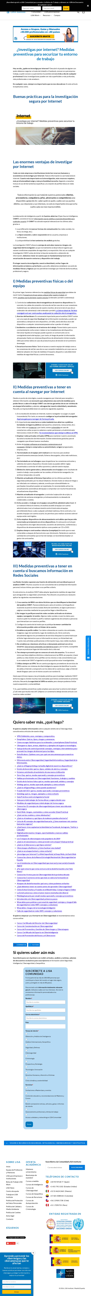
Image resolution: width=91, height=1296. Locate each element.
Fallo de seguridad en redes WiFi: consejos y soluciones (39, 911)
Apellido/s (30, 1006)
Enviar (29, 1124)
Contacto (9, 1219)
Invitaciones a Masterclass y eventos (38, 1090)
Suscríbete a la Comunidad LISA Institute (63, 1162)
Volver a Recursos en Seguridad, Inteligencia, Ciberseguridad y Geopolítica (47, 1143)
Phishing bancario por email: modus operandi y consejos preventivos (45, 896)
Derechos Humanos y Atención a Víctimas (40, 1075)
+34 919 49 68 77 (56, 1182)
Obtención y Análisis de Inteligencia (38, 1036)
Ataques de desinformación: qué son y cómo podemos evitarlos (43, 883)
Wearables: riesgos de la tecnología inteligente (36, 908)
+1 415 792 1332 (56, 1186)
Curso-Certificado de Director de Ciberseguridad (37, 923)
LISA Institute (69, 1288)
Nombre (29, 998)
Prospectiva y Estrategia (34, 1064)
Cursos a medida (32, 1181)
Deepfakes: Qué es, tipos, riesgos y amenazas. (36, 739)
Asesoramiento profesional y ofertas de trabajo (42, 1112)
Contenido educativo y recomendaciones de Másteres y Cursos (45, 1097)
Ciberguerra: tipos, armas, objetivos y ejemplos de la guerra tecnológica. (46, 745)
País (27, 1022)
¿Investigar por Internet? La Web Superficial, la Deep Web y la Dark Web (46, 854)
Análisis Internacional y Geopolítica (38, 1042)
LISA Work (36, 15)
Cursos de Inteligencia (34, 1184)
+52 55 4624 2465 (57, 1191)
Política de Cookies (13, 1212)
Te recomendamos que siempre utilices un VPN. (58, 433)
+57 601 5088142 (57, 1196)
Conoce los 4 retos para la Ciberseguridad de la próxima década (43, 874)
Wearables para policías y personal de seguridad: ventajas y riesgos (45, 902)
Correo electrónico (33, 1014)
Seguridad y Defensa (33, 1048)
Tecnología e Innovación (34, 1070)
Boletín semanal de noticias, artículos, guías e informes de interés (45, 1105)
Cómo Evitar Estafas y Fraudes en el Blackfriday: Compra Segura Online (46, 890)
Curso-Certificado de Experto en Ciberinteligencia (37, 932)
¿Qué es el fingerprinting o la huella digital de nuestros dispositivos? (44, 766)
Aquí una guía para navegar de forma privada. (35, 419)
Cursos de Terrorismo (34, 1197)
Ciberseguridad (31, 1053)
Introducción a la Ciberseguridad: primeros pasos (37, 899)
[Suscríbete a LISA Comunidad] (45, 34)
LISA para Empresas (52, 12)
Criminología (30, 1058)
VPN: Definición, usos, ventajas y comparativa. (36, 736)
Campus (57, 15)
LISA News (10, 1188)
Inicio (8, 1166)
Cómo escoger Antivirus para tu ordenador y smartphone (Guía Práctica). (47, 742)
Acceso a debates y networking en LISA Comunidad (43, 1117)
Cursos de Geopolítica (34, 1194)
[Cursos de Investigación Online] (45, 370)
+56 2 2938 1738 (56, 1200)
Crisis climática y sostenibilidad (37, 1081)
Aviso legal (10, 1216)
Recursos (47, 15)
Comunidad (37, 12)
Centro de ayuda (12, 1191)
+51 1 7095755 (56, 1205)
